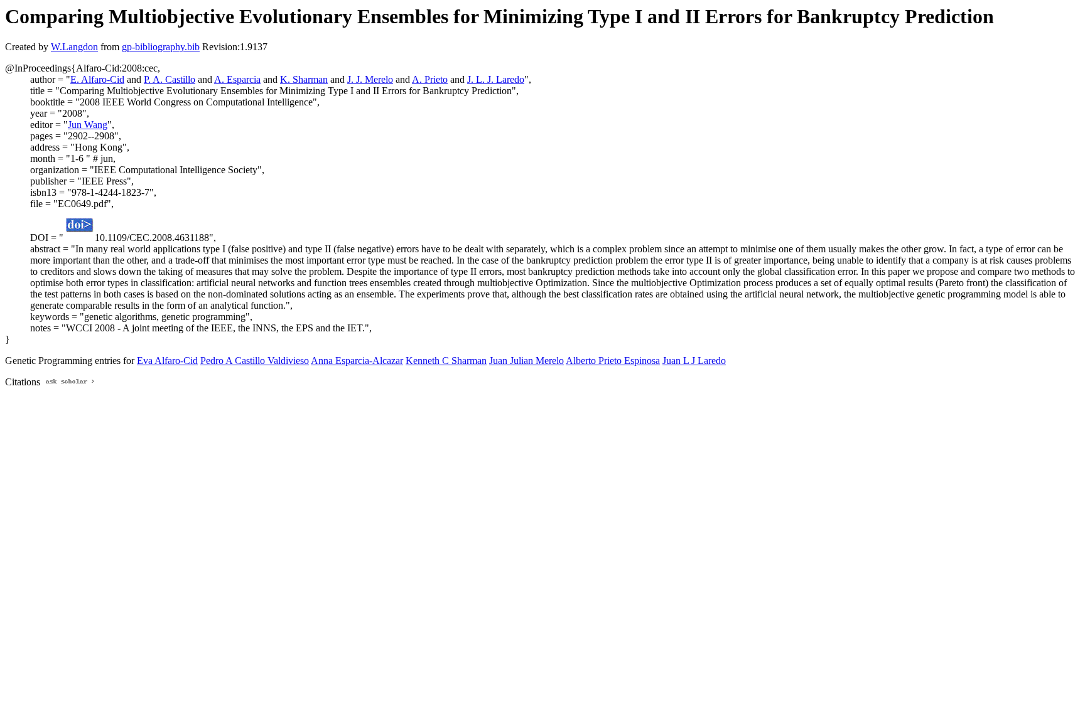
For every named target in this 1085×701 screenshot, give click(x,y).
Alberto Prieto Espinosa (613, 360)
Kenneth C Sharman (446, 360)
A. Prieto (430, 79)
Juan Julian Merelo (526, 360)
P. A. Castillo (169, 79)
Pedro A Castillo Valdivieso (254, 360)
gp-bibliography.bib (161, 46)
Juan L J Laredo (694, 360)
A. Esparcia (237, 79)
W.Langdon (74, 46)
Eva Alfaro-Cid (167, 360)
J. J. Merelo (370, 79)
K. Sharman (304, 79)
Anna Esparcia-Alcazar (357, 360)
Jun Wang (87, 124)
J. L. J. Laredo (495, 79)
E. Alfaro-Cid (97, 79)
